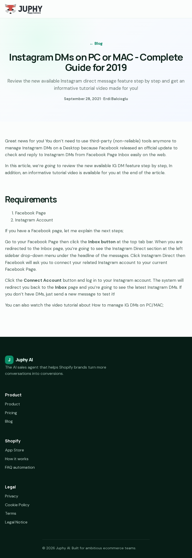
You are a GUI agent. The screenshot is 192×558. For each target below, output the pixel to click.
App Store (14, 450)
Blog (9, 421)
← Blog (96, 43)
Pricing (11, 412)
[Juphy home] (23, 9)
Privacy (11, 496)
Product (12, 404)
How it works (16, 458)
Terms (10, 513)
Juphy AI (20, 360)
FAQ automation (20, 467)
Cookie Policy (17, 504)
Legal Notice (16, 522)
